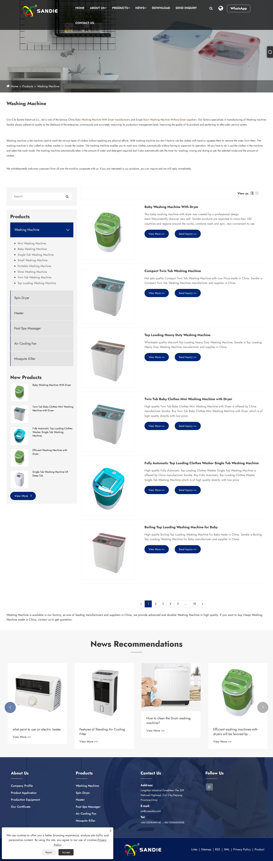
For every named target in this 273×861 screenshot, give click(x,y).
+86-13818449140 (151, 822)
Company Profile (22, 786)
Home (79, 8)
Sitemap (206, 849)
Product (259, 849)
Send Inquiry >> (188, 234)
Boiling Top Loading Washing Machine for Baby (181, 527)
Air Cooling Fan (25, 343)
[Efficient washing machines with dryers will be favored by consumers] (236, 692)
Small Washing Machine (33, 260)
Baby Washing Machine (32, 249)
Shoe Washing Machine (32, 272)
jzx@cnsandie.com (151, 811)
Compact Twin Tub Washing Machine (172, 271)
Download (161, 8)
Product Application (24, 793)
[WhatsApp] (209, 786)
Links (194, 849)
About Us (97, 8)
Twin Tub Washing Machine (34, 277)
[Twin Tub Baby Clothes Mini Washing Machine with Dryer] (19, 414)
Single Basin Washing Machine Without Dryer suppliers (166, 119)
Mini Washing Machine (32, 243)
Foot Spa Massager (27, 328)
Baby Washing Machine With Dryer (51, 385)
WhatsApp (238, 8)
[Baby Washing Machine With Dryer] (19, 392)
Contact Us (84, 23)
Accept (66, 852)
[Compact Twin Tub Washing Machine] (108, 296)
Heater (19, 313)
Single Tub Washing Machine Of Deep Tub (50, 473)
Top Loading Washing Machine (37, 283)
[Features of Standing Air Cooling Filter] (103, 692)
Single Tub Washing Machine (36, 255)
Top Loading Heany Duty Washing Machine (177, 335)
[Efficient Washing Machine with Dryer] (19, 457)
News (139, 8)
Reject (48, 852)
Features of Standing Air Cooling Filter (101, 731)
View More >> (157, 234)
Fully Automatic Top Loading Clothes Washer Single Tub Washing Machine (52, 432)
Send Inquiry (186, 8)
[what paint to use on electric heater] (36, 692)
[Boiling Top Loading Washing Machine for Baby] (108, 552)
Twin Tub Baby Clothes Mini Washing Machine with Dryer (52, 408)
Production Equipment (25, 799)
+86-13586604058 (173, 822)
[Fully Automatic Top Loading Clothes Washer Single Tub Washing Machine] (19, 435)
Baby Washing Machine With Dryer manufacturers (102, 119)
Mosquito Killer (24, 359)
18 (194, 604)
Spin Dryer (21, 298)
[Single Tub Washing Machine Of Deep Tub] (19, 479)
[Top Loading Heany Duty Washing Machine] (108, 360)
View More (21, 496)
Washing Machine (48, 86)
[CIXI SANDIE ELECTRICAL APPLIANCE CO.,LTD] (40, 11)
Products (120, 8)
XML (226, 849)
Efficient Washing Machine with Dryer (49, 452)
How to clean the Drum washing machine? (167, 720)
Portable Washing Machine (34, 266)
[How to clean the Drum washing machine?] (169, 687)
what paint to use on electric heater (36, 729)
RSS (217, 849)
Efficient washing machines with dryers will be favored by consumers (234, 731)
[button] (10, 707)
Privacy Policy (242, 849)
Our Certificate (20, 807)
